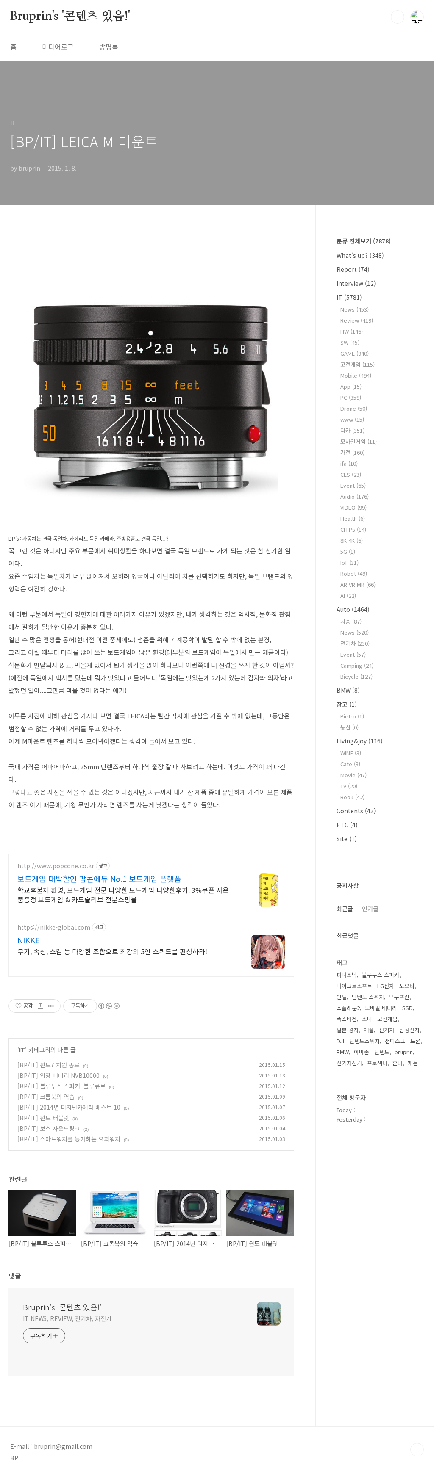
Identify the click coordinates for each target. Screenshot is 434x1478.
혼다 (397, 1063)
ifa (349, 463)
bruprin (404, 1052)
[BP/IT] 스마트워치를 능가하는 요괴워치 (68, 1139)
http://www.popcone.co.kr (55, 866)
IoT (349, 562)
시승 (351, 621)
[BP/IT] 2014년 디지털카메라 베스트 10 (68, 1107)
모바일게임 (358, 441)
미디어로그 (58, 46)
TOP (417, 1449)
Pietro (352, 716)
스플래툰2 (348, 1008)
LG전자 (385, 986)
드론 (415, 1041)
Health (352, 518)
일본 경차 (348, 1030)
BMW (348, 690)
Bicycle (356, 676)
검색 (397, 17)
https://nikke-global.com (53, 927)
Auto (353, 609)
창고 (347, 704)
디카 (352, 430)
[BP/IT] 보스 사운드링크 (48, 1128)
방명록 (108, 46)
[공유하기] (40, 1006)
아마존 (361, 1052)
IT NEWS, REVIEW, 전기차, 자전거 (67, 1318)
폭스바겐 (347, 1019)
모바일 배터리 (381, 1008)
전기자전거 (349, 1063)
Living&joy (360, 741)
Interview (356, 283)
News (354, 309)
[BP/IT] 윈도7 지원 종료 (48, 1065)
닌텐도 (381, 1052)
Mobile (355, 375)
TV (348, 786)
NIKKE (28, 940)
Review (356, 320)
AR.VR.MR (358, 584)
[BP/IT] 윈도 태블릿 (43, 1117)
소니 (367, 1019)
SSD (407, 1008)
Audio (354, 496)
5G (347, 551)
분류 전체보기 (364, 241)
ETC (347, 824)
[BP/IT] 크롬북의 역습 (46, 1096)
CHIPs (353, 529)
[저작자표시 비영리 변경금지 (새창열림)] (108, 1006)
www (352, 419)
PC (350, 397)
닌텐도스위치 (364, 1041)
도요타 (407, 986)
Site (347, 838)
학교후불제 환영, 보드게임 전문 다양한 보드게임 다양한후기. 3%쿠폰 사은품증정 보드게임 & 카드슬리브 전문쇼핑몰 (123, 894)
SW (349, 342)
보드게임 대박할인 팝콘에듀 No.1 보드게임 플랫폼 (99, 878)
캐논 (413, 1063)
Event (353, 485)
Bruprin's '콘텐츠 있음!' (70, 16)
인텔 (342, 997)
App (351, 386)
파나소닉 (347, 975)
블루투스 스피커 (380, 975)
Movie (353, 775)
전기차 (355, 643)
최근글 (345, 908)
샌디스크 (395, 1041)
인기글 (370, 908)
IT (22, 1049)
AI (348, 595)
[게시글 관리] (51, 1006)
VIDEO (353, 507)
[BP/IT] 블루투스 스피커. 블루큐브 (61, 1086)
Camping (356, 665)
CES (350, 474)
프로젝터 (377, 1063)
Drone (353, 408)
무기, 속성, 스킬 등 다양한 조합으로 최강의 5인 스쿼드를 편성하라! (112, 951)
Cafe (350, 764)
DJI (340, 1041)
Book (352, 797)
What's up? (360, 255)
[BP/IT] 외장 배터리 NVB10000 (58, 1075)
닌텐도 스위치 (368, 997)
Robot (353, 573)
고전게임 (357, 364)
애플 (369, 1030)
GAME (354, 353)
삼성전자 (409, 1030)
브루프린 (399, 997)
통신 (349, 727)
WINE (350, 753)
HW (351, 331)
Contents (356, 811)
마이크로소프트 (354, 986)
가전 (352, 452)
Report (353, 269)
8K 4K (351, 540)
